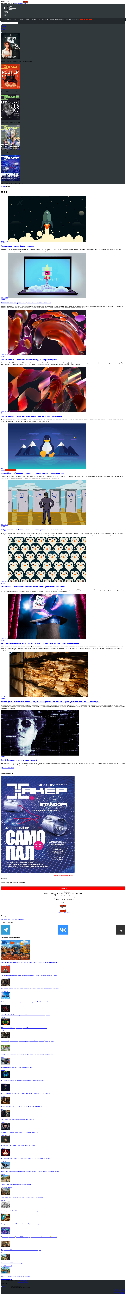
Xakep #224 (4, 638)
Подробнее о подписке (63, 912)
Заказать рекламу (6, 919)
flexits (2, 1226)
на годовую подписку (21, 3)
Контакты (122, 1293)
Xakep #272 (4, 468)
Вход (124, 2)
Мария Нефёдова (5, 1135)
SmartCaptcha (67, 891)
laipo (2, 1109)
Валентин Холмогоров (6, 1187)
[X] (120, 930)
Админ (3, 583)
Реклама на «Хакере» (72, 19)
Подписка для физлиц (119, 1289)
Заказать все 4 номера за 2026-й (63, 875)
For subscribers (5, 696)
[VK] (63, 930)
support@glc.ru (24, 1280)
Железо (28, 19)
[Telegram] (5, 930)
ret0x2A (3, 1017)
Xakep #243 (4, 581)
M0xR (2, 1213)
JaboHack (3, 1004)
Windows (8, 19)
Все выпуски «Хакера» (57, 19)
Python (34, 19)
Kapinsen (3, 1239)
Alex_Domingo (4, 991)
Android (21, 19)
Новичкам (45, 19)
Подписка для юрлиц (18, 919)
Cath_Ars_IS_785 (5, 978)
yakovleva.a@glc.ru (23, 1282)
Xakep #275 (4, 241)
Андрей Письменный (6, 1266)
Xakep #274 (4, 298)
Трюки (3, 243)
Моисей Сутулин (5, 965)
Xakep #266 (4, 525)
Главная (3, 186)
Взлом (3, 757)
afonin (2, 1253)
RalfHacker (3, 1030)
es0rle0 (2, 1044)
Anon (2, 1057)
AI (39, 19)
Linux (14, 19)
